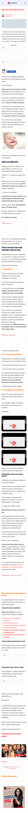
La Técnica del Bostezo (10, 628)
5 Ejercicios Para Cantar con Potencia (14, 625)
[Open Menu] (2, 3)
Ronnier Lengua (9, 14)
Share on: (4, 762)
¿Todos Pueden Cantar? (10, 623)
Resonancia (16, 767)
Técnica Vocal (12, 768)
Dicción (11, 767)
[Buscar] (25, 3)
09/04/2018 (8, 16)
